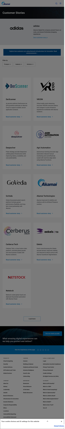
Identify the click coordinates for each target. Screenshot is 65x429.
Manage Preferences (59, 426)
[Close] (61, 421)
